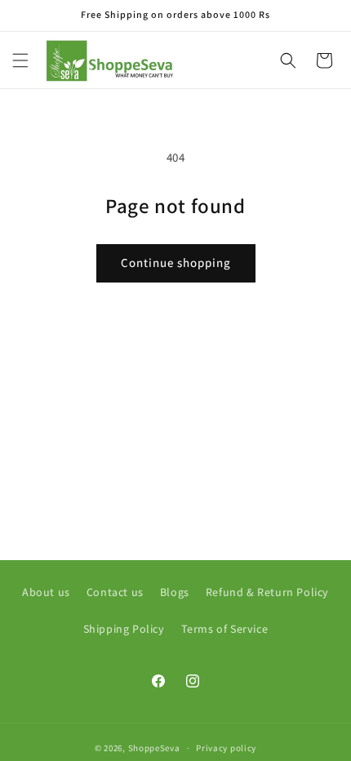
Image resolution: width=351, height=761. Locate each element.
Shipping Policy (124, 628)
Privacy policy (226, 748)
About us (46, 592)
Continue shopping (176, 262)
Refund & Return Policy (267, 592)
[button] (20, 60)
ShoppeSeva (154, 748)
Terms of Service (225, 628)
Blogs (174, 592)
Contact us (115, 592)
